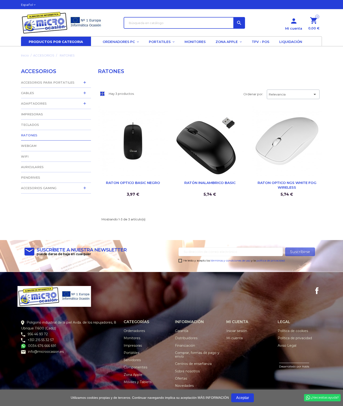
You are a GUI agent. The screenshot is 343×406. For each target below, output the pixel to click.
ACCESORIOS (38, 71)
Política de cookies (293, 331)
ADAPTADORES (34, 103)
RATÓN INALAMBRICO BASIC (210, 182)
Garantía (181, 331)
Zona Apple (133, 375)
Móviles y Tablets (137, 382)
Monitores (132, 338)
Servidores (132, 360)
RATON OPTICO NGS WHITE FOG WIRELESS (287, 185)
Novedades (184, 386)
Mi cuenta (234, 338)
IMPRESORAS (32, 114)
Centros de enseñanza (193, 364)
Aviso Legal (287, 345)
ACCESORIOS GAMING (38, 188)
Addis (305, 366)
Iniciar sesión (236, 331)
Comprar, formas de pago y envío (197, 355)
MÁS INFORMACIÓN (213, 397)
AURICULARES (32, 167)
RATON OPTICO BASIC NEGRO (133, 182)
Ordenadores (134, 331)
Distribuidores (186, 338)
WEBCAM (28, 146)
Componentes (135, 367)
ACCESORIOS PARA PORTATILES (47, 82)
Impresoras (133, 345)
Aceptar (242, 398)
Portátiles (131, 353)
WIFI (24, 156)
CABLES (27, 93)
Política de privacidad (295, 338)
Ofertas (181, 378)
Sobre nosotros (187, 371)
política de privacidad (270, 260)
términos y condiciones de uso (230, 260)
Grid (102, 93)
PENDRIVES (30, 177)
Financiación (185, 345)
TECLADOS (30, 125)
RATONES (29, 135)
